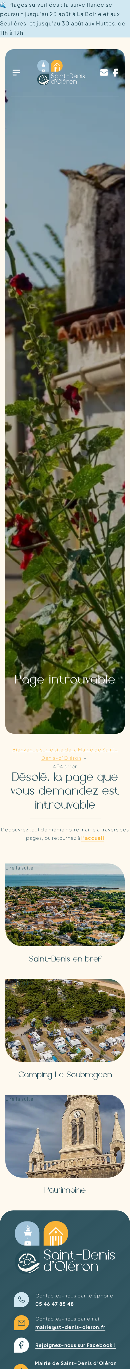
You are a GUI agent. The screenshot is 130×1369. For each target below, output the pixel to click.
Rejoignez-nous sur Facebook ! (75, 1345)
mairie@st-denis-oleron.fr (70, 1327)
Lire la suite (27, 884)
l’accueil (92, 838)
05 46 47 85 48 (54, 1304)
